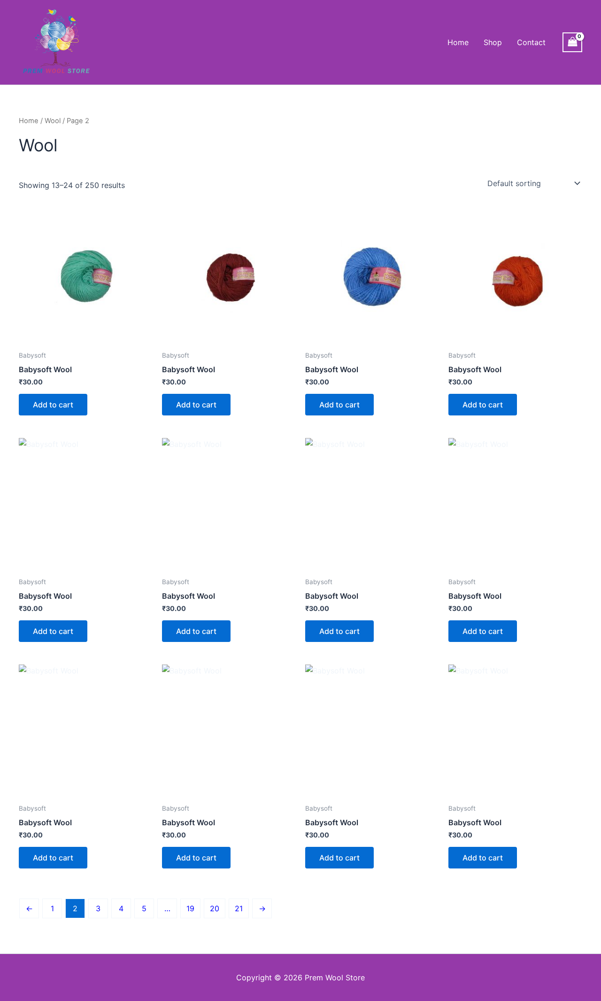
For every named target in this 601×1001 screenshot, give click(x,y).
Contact (531, 42)
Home (458, 42)
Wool (53, 121)
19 (190, 908)
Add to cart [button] (53, 404)
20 (214, 908)
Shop (493, 42)
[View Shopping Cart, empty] (572, 42)
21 (239, 908)
